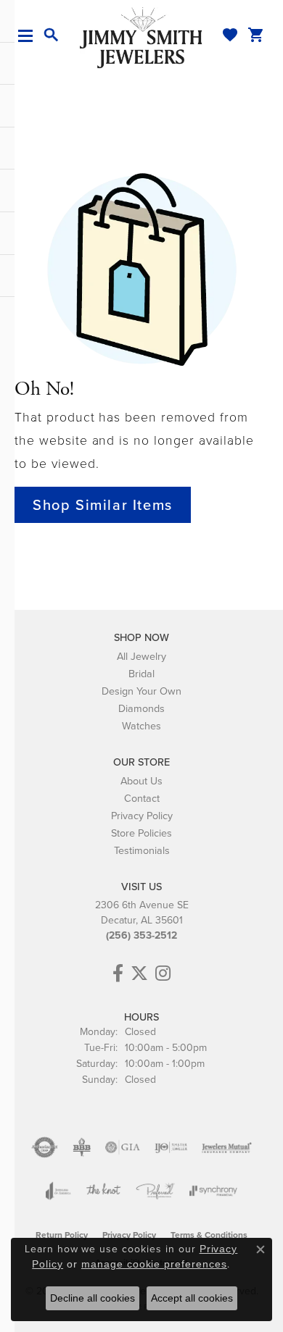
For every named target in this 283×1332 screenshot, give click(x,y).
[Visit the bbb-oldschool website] (82, 1147)
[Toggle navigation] (31, 35)
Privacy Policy (142, 816)
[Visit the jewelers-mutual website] (227, 1147)
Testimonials (142, 850)
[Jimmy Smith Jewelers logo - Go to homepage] (141, 37)
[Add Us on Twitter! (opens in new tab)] (139, 973)
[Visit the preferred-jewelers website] (155, 1191)
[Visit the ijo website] (171, 1147)
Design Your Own (141, 691)
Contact (142, 798)
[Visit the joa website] (58, 1191)
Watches (141, 726)
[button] (51, 35)
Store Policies (141, 833)
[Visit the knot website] (103, 1191)
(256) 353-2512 (141, 935)
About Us (141, 781)
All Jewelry (141, 656)
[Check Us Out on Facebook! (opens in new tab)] (117, 973)
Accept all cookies (192, 1298)
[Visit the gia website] (122, 1147)
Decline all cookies (92, 1298)
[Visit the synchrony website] (213, 1191)
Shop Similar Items (103, 505)
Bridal (141, 674)
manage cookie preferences (154, 1264)
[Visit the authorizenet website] (44, 1147)
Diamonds (141, 708)
